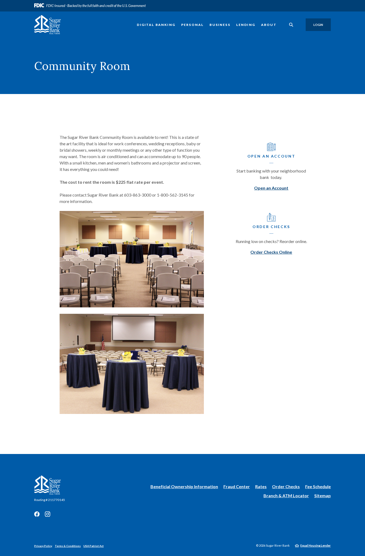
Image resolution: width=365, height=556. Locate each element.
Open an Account (271, 187)
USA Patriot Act (93, 545)
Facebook (37, 514)
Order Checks (286, 487)
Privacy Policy (43, 545)
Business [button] (219, 25)
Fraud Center (236, 486)
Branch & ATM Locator (286, 495)
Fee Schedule (318, 486)
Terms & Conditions (68, 545)
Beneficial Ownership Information (184, 487)
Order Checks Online (271, 251)
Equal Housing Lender (315, 545)
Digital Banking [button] (156, 25)
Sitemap (322, 495)
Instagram (47, 514)
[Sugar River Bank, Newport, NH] (47, 24)
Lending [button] (245, 25)
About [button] (269, 25)
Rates (261, 486)
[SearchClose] (291, 24)
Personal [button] (192, 25)
